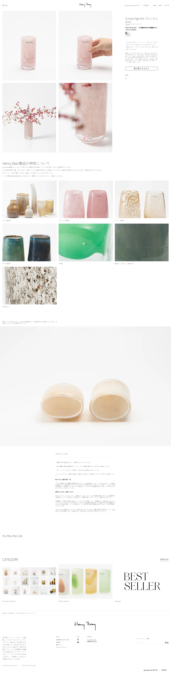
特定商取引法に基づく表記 (62, 640)
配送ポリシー (59, 645)
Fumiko (11, 613)
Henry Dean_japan (10, 665)
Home (4, 613)
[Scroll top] (168, 677)
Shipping (127, 24)
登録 (167, 642)
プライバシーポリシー (61, 647)
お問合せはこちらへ (92, 641)
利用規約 (58, 642)
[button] (155, 5)
